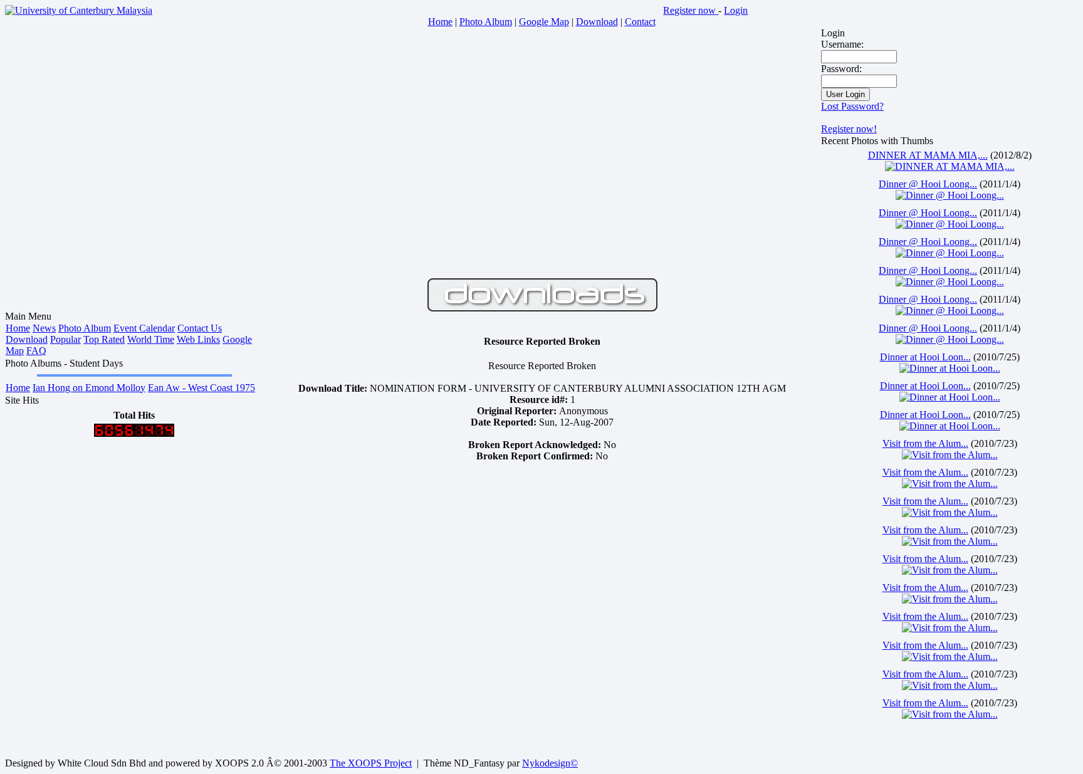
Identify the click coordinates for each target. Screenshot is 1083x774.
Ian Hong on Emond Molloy (89, 387)
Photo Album (84, 328)
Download (27, 339)
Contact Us (199, 328)
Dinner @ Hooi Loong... (928, 184)
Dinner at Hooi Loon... (925, 357)
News (44, 328)
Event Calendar (144, 328)
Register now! (849, 128)
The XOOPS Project (371, 763)
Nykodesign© (550, 763)
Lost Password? (852, 106)
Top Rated (104, 339)
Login (736, 10)
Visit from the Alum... (925, 443)
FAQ (36, 350)
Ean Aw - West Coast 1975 (201, 387)
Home (18, 328)
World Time (150, 339)
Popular (65, 339)
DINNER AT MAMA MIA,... (928, 155)
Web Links (198, 339)
